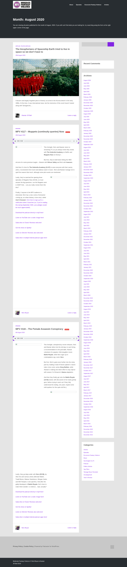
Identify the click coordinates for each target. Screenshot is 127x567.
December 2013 (88, 434)
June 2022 (87, 220)
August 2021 (87, 248)
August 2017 (87, 376)
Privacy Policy (18, 546)
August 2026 (87, 80)
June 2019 (87, 314)
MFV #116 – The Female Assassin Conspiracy (39, 329)
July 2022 (86, 217)
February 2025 (88, 130)
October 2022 (87, 208)
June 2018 (87, 348)
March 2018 (87, 356)
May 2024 (86, 155)
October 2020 (87, 275)
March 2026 (87, 94)
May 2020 (86, 289)
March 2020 (87, 295)
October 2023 (87, 175)
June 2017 (87, 382)
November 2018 (88, 334)
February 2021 (88, 264)
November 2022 (88, 206)
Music (85, 458)
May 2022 (86, 222)
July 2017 (86, 379)
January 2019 (87, 328)
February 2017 (88, 393)
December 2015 (88, 429)
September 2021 (88, 245)
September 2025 (88, 111)
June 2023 (87, 186)
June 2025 (87, 119)
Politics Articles (25, 46)
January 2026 (87, 100)
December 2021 (88, 236)
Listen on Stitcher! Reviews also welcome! (29, 233)
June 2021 (87, 253)
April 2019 (86, 320)
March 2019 (87, 323)
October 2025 (87, 108)
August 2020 (87, 281)
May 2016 (86, 418)
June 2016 (87, 415)
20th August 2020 (20, 135)
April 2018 (86, 354)
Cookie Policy (29, 546)
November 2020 (88, 273)
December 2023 (88, 169)
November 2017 (88, 368)
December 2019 (88, 298)
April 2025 (86, 125)
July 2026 (86, 83)
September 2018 (88, 340)
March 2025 (87, 127)
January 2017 (87, 395)
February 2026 (88, 97)
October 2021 (87, 242)
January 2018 (87, 362)
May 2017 (86, 384)
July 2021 (86, 250)
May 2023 (86, 189)
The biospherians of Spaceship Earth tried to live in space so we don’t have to (43, 50)
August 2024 (87, 147)
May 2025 (86, 122)
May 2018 (86, 351)
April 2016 (86, 421)
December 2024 (88, 136)
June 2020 (87, 287)
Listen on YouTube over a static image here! (30, 217)
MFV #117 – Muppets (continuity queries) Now (40, 131)
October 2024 (87, 141)
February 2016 (88, 426)
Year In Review (88, 477)
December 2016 (88, 398)
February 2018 (88, 359)
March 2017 (87, 390)
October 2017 (87, 370)
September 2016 (88, 407)
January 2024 (87, 167)
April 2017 (86, 387)
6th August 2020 (20, 332)
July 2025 (86, 116)
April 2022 (86, 225)
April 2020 (86, 292)
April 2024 (86, 158)
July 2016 (86, 412)
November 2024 (88, 139)
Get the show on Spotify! (23, 228)
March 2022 (87, 228)
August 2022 (87, 214)
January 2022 (87, 234)
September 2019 (88, 306)
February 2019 (88, 326)
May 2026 (86, 88)
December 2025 (88, 102)
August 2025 (87, 114)
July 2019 (86, 312)
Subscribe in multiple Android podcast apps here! (31, 238)
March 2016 (87, 423)
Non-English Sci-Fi (89, 461)
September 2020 (88, 278)
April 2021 (86, 259)
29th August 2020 (20, 55)
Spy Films (86, 469)
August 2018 (87, 342)
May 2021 (86, 256)
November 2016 (88, 401)
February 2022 (88, 231)
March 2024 (87, 161)
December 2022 (88, 203)
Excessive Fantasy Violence (93, 4)
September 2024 (88, 144)
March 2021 (87, 262)
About (71, 4)
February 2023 (88, 197)
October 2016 (87, 404)
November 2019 (88, 301)
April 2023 (86, 192)
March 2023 (87, 195)
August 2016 (87, 409)
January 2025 (87, 133)
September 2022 (88, 211)
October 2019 (87, 303)
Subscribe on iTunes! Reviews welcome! (29, 222)
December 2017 (88, 365)
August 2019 (87, 309)
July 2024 (86, 150)
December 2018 (88, 331)
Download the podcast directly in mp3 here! (29, 212)
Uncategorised (88, 474)
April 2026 (86, 91)
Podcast (86, 463)
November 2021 (88, 239)
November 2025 (88, 105)
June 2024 (87, 153)
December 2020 (88, 270)
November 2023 (88, 172)
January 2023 (87, 200)
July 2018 (86, 345)
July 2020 (86, 284)
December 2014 (88, 432)
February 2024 (88, 164)
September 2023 (88, 178)
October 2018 (87, 337)
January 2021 (87, 267)
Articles (106, 4)
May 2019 (86, 317)
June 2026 (87, 86)
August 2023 (87, 181)
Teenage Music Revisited (91, 472)
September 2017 (88, 373)
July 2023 (86, 183)
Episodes (79, 4)
